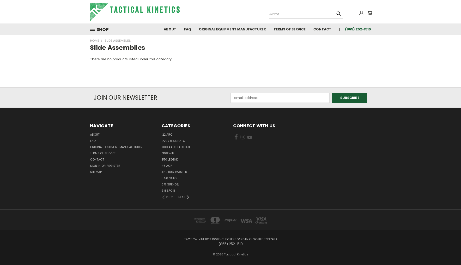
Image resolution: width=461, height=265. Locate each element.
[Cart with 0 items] (369, 13)
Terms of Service (289, 29)
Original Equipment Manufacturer (232, 29)
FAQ (187, 29)
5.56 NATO (169, 178)
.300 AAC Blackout (176, 147)
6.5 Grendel (170, 184)
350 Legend (170, 159)
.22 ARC (167, 134)
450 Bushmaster (174, 172)
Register (113, 166)
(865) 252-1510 (358, 29)
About (170, 29)
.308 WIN (168, 153)
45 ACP (167, 166)
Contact (322, 29)
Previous (448, 250)
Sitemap (96, 172)
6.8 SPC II (168, 191)
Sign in (95, 166)
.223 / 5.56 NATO (173, 141)
